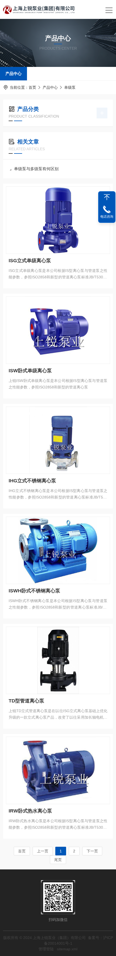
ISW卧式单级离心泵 (30, 370)
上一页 (42, 851)
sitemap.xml (67, 949)
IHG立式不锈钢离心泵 (32, 480)
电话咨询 (106, 216)
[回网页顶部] (107, 197)
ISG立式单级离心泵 (30, 260)
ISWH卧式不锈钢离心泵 (34, 590)
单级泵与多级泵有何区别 (36, 168)
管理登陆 (46, 949)
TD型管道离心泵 (26, 701)
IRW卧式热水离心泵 (30, 811)
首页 (32, 87)
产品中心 (13, 73)
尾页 (58, 860)
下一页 (92, 851)
